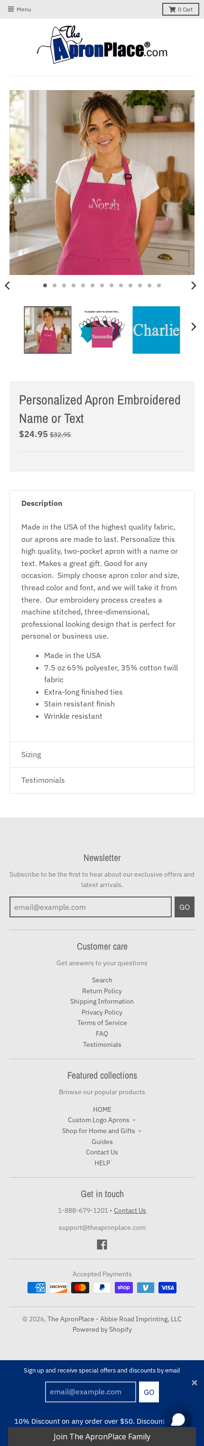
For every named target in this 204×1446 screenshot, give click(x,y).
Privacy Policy (102, 1012)
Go (149, 1392)
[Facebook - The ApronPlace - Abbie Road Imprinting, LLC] (102, 1244)
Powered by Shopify (102, 1329)
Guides (102, 1141)
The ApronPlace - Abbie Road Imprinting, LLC (114, 1319)
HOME (102, 1109)
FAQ (102, 1033)
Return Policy (102, 991)
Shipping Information (102, 1001)
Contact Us (102, 1152)
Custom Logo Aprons (99, 1120)
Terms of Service (102, 1022)
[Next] (193, 285)
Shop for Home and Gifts (98, 1130)
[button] (102, 1436)
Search (102, 980)
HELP (102, 1163)
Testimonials (102, 1044)
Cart (185, 9)
